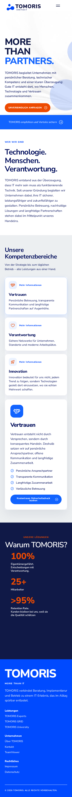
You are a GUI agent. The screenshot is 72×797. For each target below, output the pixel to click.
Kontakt (9, 747)
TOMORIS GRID (14, 721)
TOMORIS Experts (15, 716)
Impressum (11, 766)
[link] (36, 122)
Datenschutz (12, 772)
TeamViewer (12, 752)
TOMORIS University (17, 727)
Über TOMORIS (14, 741)
